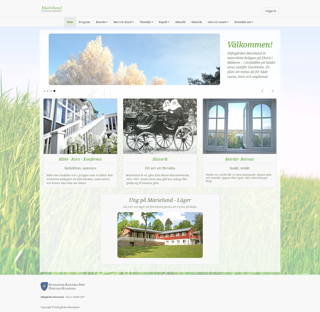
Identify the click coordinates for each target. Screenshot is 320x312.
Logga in (270, 11)
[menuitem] (70, 22)
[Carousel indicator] (44, 91)
